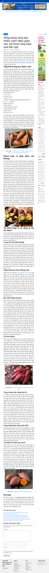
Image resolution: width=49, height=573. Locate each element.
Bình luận (6, 529)
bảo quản (41, 85)
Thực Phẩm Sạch (17, 565)
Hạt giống (16, 567)
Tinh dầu (40, 120)
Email (5, 547)
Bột (39, 87)
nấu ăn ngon (42, 188)
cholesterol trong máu (41, 130)
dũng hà (41, 146)
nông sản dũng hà (41, 185)
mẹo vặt (27, 564)
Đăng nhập (16, 571)
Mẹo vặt (40, 103)
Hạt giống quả (42, 99)
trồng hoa (42, 197)
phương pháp (28, 567)
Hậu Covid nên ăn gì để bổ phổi (10, 513)
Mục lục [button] (5, 34)
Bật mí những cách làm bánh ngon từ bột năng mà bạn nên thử (17, 519)
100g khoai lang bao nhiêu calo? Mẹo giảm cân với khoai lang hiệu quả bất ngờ (27, 11)
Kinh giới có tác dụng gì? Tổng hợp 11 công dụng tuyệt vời (16, 517)
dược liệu (40, 88)
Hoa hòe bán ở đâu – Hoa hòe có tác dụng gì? (13, 520)
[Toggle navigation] (3, 1)
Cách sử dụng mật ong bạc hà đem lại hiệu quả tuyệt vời (16, 516)
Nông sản (41, 107)
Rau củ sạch (41, 108)
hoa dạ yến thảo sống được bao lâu (41, 166)
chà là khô (40, 131)
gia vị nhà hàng (40, 151)
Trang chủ (7, 11)
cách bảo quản (28, 562)
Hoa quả (40, 101)
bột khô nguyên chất (41, 129)
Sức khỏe (41, 114)
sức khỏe (27, 568)
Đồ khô (40, 95)
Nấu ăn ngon (41, 104)
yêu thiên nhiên (40, 198)
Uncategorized (42, 123)
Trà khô (40, 122)
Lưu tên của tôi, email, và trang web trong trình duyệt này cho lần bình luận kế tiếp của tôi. (18, 552)
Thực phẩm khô (42, 115)
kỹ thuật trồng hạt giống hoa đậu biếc (41, 174)
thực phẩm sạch (28, 569)
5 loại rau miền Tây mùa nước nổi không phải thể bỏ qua (16, 515)
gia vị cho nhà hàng (42, 150)
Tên (5, 543)
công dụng (39, 144)
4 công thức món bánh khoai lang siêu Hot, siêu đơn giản (16, 512)
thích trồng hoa (40, 194)
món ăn (27, 565)
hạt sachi (40, 172)
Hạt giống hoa (42, 96)
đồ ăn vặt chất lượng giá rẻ (41, 202)
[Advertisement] (24, 23)
